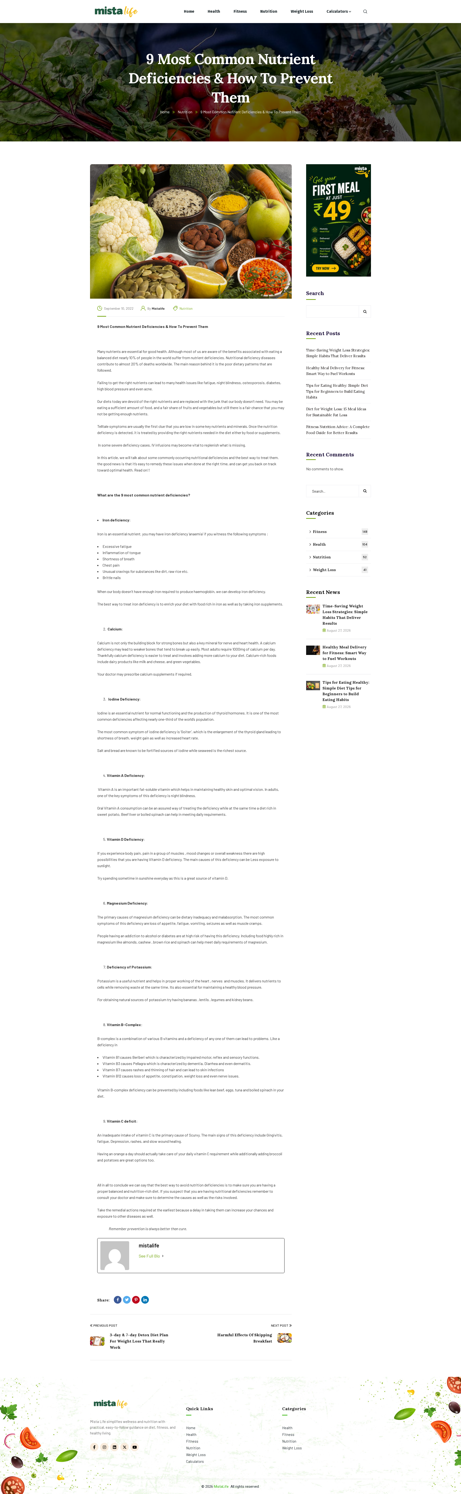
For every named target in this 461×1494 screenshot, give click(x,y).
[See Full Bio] (163, 1255)
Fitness (340, 531)
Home (165, 111)
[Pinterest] (136, 1300)
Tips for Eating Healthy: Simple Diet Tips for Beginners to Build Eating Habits (337, 391)
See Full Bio (149, 1255)
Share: (103, 1300)
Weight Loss (339, 570)
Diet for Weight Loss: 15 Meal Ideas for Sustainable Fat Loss (336, 412)
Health (340, 544)
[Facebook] (117, 1300)
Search (315, 293)
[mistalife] (115, 11)
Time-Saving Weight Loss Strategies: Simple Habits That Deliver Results (338, 353)
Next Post (279, 1325)
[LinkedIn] (145, 1300)
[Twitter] (127, 1300)
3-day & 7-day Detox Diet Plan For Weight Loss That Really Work (139, 1341)
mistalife (158, 308)
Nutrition (185, 111)
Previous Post (105, 1325)
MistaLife (221, 1486)
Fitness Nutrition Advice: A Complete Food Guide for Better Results (338, 429)
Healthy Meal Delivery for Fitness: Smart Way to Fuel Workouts (335, 371)
